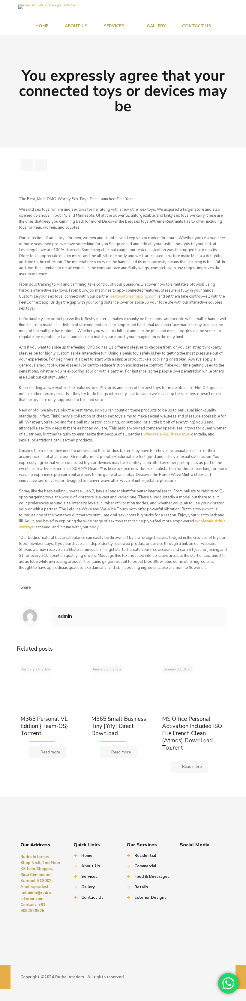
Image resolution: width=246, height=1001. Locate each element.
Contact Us (92, 897)
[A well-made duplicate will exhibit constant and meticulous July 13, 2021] (241, 977)
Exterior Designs (150, 897)
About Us (90, 866)
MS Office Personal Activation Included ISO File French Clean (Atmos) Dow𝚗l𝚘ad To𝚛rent (192, 733)
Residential (145, 855)
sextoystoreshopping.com (133, 296)
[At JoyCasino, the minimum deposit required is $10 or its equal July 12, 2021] (5, 977)
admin (65, 616)
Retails (141, 887)
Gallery (88, 887)
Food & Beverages (152, 876)
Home (86, 855)
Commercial (145, 866)
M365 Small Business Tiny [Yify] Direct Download (118, 726)
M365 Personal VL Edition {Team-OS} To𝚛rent (44, 726)
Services (89, 876)
